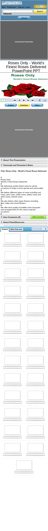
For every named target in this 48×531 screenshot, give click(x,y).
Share (37, 105)
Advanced (7, 13)
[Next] (28, 100)
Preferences (11, 7)
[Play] (24, 100)
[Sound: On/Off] (40, 100)
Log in (28, 7)
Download (24, 105)
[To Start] (15, 100)
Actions (11, 105)
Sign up (21, 7)
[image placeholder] (12, 238)
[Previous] (19, 100)
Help (3, 7)
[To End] (33, 100)
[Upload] (24, 18)
